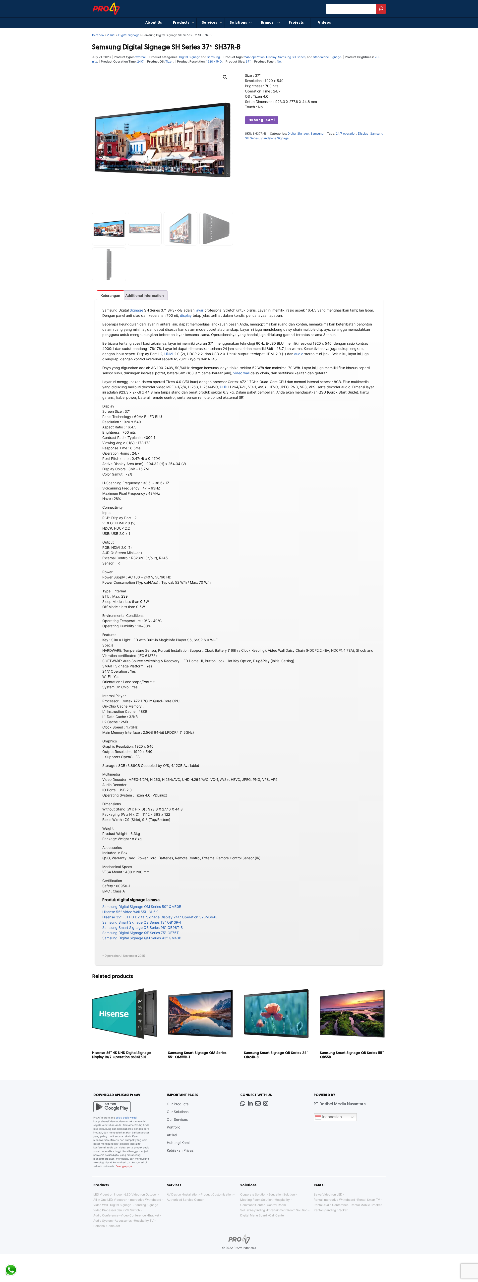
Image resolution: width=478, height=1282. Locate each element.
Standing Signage (145, 1205)
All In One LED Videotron (110, 1200)
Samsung (213, 57)
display (186, 315)
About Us (153, 23)
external (140, 57)
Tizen (169, 61)
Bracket (153, 1215)
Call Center (277, 1215)
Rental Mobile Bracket (366, 1205)
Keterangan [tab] (110, 295)
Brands (267, 23)
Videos (324, 23)
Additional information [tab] (144, 295)
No (279, 61)
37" (248, 61)
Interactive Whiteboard (145, 1200)
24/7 (140, 61)
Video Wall (100, 1205)
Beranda (98, 35)
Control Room (276, 1205)
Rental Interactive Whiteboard (334, 1200)
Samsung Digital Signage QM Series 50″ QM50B (141, 906)
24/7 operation (254, 57)
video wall (241, 373)
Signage (136, 310)
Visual (111, 35)
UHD (223, 387)
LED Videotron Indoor (108, 1194)
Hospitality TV (144, 1220)
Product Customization (217, 1194)
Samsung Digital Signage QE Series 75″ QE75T (140, 933)
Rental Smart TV (368, 1200)
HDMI (168, 354)
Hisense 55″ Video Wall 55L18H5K (130, 912)
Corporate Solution (253, 1194)
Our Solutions (177, 1112)
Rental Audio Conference (331, 1205)
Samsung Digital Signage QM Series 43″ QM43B (141, 938)
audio (298, 354)
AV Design (174, 1194)
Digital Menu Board (253, 1215)
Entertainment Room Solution (287, 1210)
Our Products (177, 1104)
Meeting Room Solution (256, 1200)
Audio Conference (106, 1215)
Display (271, 57)
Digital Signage (128, 35)
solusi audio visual (126, 1117)
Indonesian (331, 1117)
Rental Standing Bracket (331, 1210)
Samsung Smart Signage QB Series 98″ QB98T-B (142, 927)
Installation (190, 1194)
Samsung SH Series (291, 57)
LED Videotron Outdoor (141, 1194)
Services (209, 23)
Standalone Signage (327, 57)
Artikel (172, 1135)
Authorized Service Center (185, 1200)
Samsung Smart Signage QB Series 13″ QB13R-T (142, 922)
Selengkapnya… (125, 1166)
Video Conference (133, 1215)
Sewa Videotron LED (328, 1194)
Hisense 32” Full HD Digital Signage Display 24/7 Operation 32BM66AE (159, 917)
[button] (225, 77)
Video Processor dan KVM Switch (116, 1210)
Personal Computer (106, 1226)
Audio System (103, 1220)
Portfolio (173, 1127)
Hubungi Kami (261, 120)
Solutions (238, 23)
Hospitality (282, 1200)
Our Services (177, 1119)
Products (181, 23)
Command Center (252, 1205)
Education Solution (282, 1194)
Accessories (123, 1220)
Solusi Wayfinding (252, 1210)
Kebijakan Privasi (180, 1150)
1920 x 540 (214, 61)
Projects (296, 23)
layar (199, 310)
